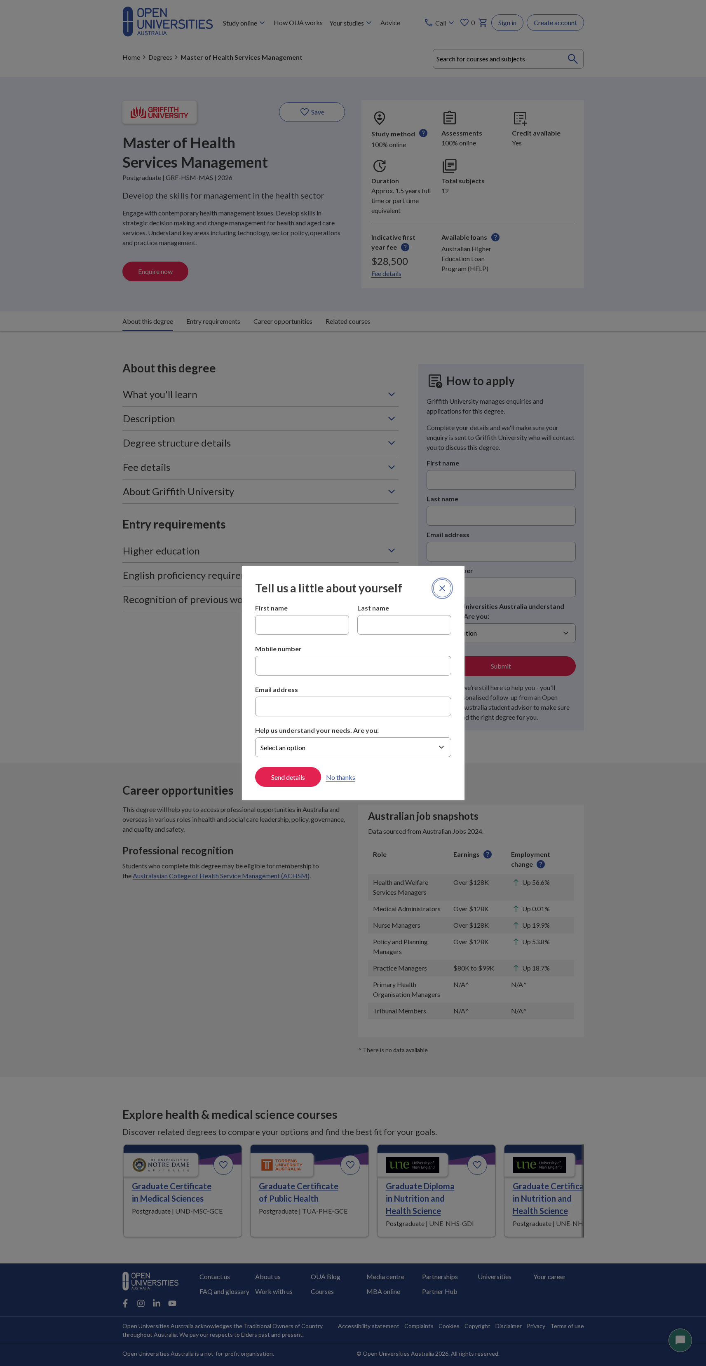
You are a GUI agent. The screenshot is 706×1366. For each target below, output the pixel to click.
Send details (288, 777)
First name (271, 608)
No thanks (340, 777)
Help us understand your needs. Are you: (317, 730)
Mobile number (278, 649)
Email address (276, 689)
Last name (373, 608)
